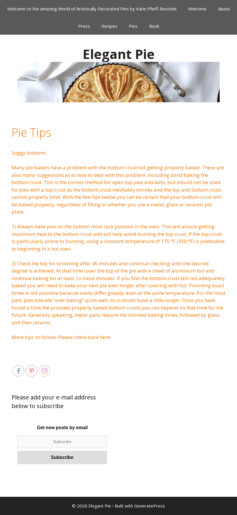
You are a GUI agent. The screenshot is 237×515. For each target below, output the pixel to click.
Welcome (197, 9)
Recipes (109, 26)
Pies (133, 26)
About (224, 9)
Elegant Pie (119, 54)
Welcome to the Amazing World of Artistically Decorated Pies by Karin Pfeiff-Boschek (92, 9)
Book (154, 26)
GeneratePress (149, 506)
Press (84, 26)
